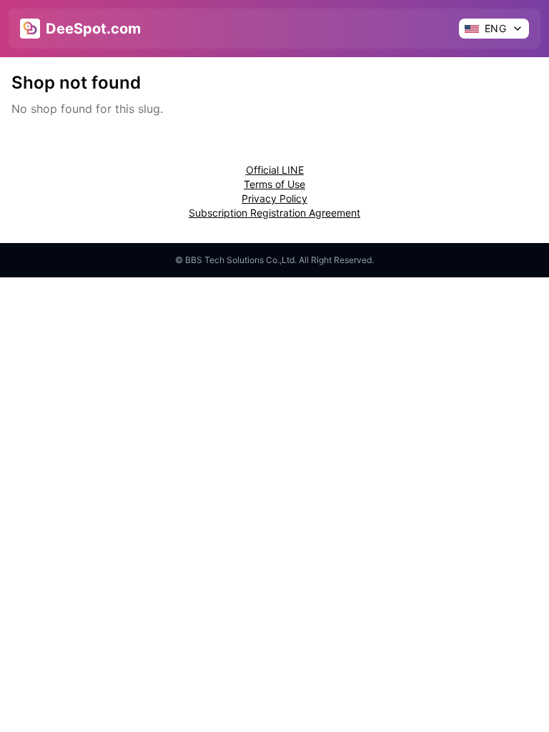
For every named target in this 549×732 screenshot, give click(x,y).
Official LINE (275, 170)
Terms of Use (274, 184)
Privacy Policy (274, 198)
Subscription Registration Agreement (274, 213)
